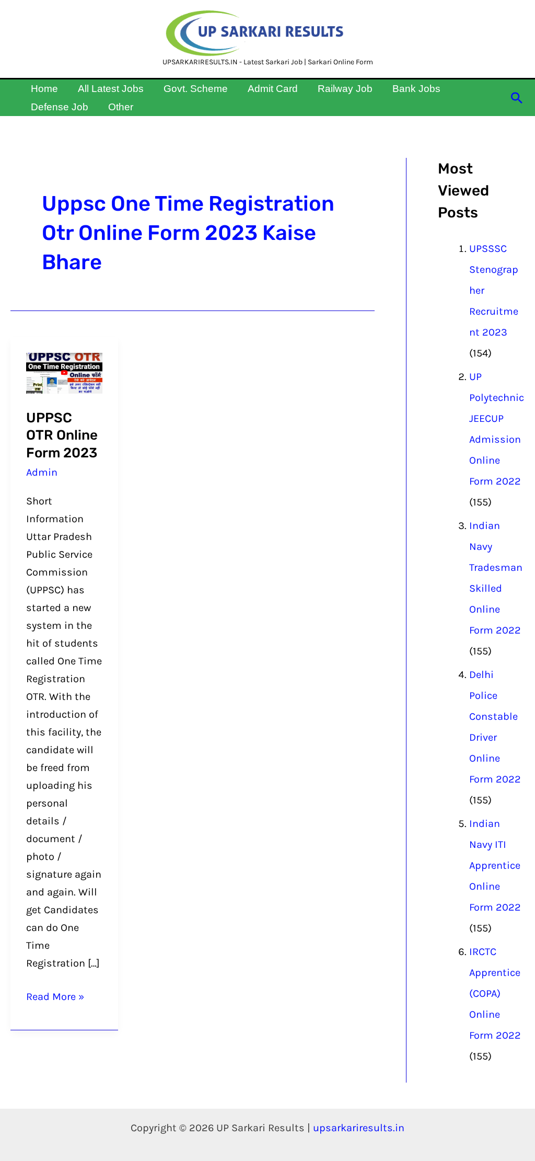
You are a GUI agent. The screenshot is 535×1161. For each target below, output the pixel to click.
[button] (517, 98)
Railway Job (345, 88)
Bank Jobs (416, 88)
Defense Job (59, 106)
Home (44, 88)
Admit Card (273, 88)
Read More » (55, 995)
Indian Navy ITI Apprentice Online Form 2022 (495, 865)
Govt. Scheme (196, 88)
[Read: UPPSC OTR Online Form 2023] (64, 372)
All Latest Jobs (111, 88)
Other (120, 106)
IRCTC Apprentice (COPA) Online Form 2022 (495, 993)
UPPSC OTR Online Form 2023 (62, 436)
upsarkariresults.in (358, 1128)
